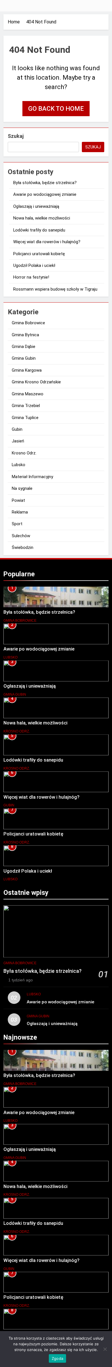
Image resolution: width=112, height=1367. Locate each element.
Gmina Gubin (24, 358)
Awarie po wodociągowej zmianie (44, 194)
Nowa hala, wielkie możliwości (41, 218)
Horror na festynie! (31, 277)
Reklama (20, 512)
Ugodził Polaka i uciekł (34, 265)
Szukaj (16, 136)
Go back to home (56, 108)
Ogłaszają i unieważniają (36, 206)
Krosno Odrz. (24, 453)
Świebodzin (22, 547)
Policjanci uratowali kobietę (39, 253)
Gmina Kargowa (27, 370)
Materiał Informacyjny (32, 476)
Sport (17, 523)
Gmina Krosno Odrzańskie (36, 381)
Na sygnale (22, 488)
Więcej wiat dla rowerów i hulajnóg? (46, 241)
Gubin (17, 429)
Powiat (18, 500)
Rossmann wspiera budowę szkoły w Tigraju (55, 289)
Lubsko (18, 464)
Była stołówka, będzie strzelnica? (45, 182)
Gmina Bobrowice (28, 322)
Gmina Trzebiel (26, 405)
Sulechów (21, 535)
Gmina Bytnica (25, 334)
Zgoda (57, 1358)
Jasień (18, 441)
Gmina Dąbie (23, 346)
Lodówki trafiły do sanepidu (39, 230)
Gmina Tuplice (25, 417)
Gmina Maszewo (27, 393)
